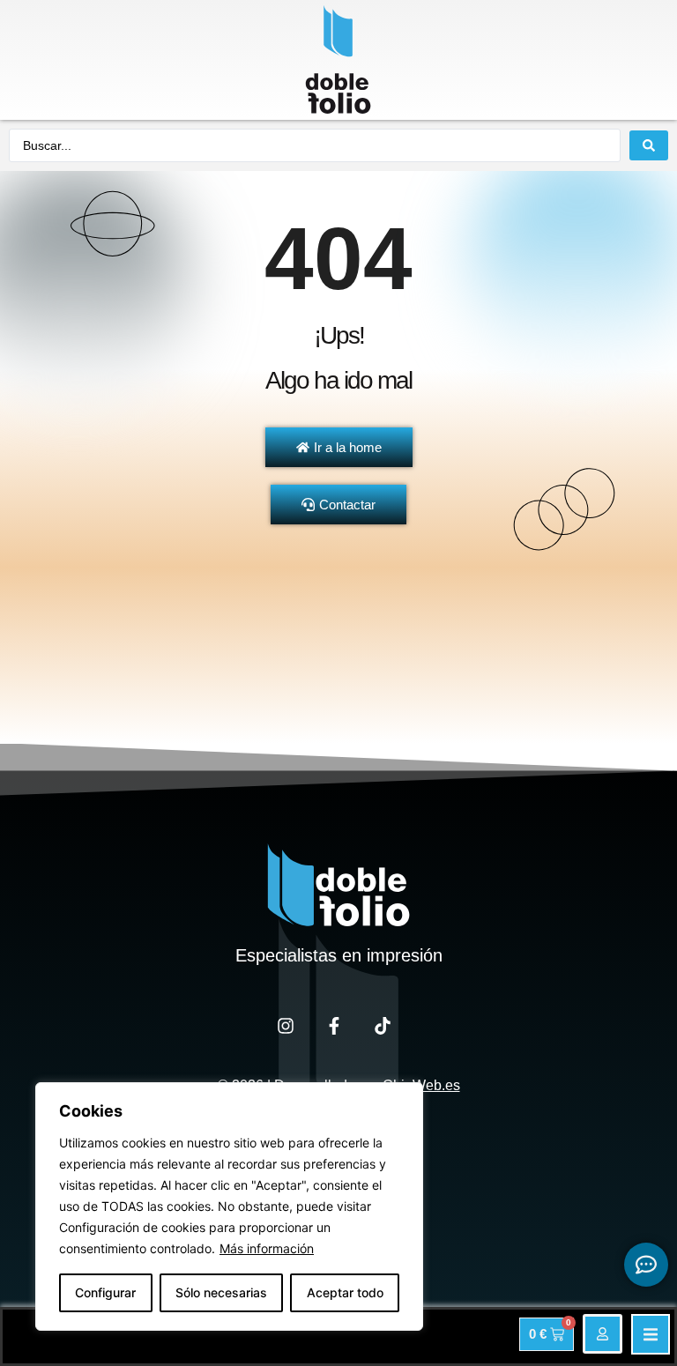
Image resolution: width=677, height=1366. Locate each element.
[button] (650, 1334)
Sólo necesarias (221, 1292)
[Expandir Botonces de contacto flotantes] (646, 1265)
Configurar (105, 1292)
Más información (266, 1248)
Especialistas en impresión (339, 955)
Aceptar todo (345, 1292)
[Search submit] (648, 145)
